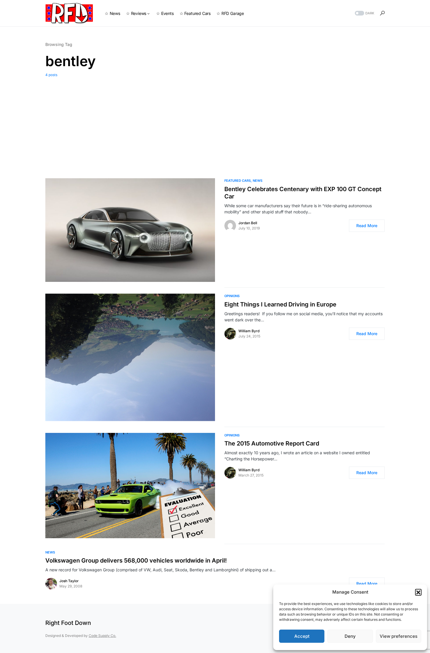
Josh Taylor (69, 581)
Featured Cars (237, 181)
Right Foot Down (68, 622)
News (257, 181)
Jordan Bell (247, 223)
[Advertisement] (215, 123)
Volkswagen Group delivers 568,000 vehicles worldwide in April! (136, 560)
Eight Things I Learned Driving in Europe (280, 304)
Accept (301, 636)
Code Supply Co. (102, 635)
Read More (366, 225)
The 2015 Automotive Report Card (271, 443)
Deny (350, 636)
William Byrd (248, 331)
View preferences (398, 636)
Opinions (232, 296)
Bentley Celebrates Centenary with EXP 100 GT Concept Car (302, 193)
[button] (418, 592)
